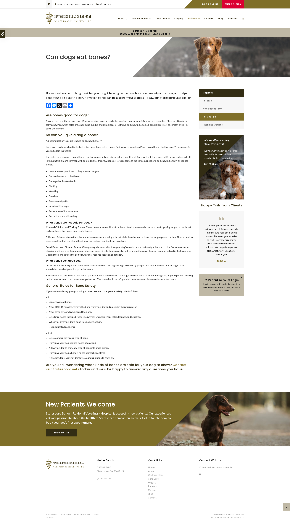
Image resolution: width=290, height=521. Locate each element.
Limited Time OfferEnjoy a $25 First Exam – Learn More (144, 32)
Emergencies (233, 4)
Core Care (161, 18)
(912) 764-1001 (104, 4)
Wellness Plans (140, 18)
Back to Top (50, 517)
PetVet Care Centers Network (232, 517)
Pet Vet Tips (209, 116)
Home (151, 467)
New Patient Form (212, 108)
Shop (221, 18)
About (121, 18)
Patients (192, 18)
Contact (233, 18)
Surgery (178, 18)
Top (286, 507)
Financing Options (213, 124)
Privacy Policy (51, 514)
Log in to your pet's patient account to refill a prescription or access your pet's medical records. (221, 285)
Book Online (210, 4)
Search (96, 514)
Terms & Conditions (82, 514)
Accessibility (66, 514)
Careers (208, 18)
